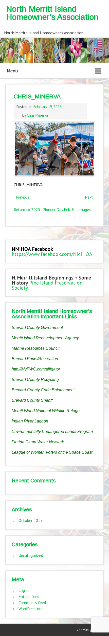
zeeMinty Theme (90, 629)
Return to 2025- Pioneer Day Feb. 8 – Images (52, 209)
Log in (24, 590)
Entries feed (29, 596)
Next (89, 197)
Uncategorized (31, 555)
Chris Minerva (37, 115)
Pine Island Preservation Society (47, 285)
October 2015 (31, 520)
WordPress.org (31, 608)
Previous (22, 197)
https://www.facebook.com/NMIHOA (52, 254)
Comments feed (32, 602)
